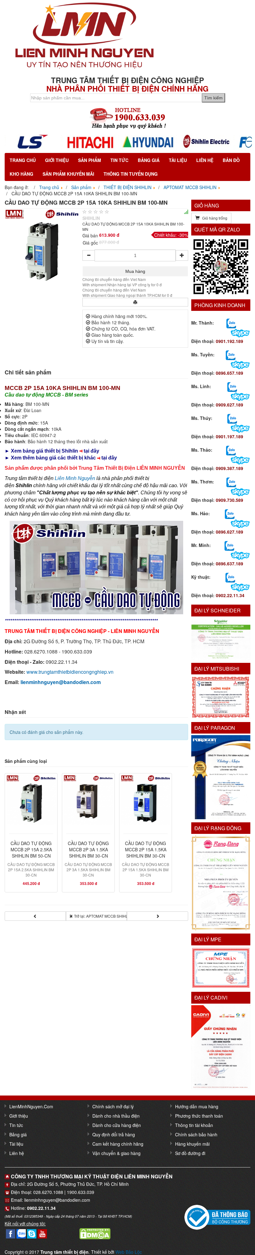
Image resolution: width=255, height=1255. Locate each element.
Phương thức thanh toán (199, 1116)
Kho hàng (21, 174)
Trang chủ (23, 160)
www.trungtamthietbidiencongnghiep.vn (70, 671)
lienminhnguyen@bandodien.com (61, 682)
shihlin (91, 218)
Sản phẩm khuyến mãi (68, 174)
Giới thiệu (57, 160)
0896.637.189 (229, 563)
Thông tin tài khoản (194, 1125)
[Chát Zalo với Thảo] (231, 450)
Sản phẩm (89, 160)
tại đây (91, 451)
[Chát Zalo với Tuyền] (230, 355)
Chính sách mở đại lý (113, 1106)
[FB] (10, 1233)
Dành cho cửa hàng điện (116, 1125)
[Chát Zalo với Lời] (229, 545)
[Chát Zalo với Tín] (232, 386)
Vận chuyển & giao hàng (116, 1153)
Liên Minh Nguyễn (75, 478)
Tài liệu (178, 160)
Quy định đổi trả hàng (113, 1134)
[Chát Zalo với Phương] (230, 577)
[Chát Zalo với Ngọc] (231, 482)
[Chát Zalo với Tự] (232, 418)
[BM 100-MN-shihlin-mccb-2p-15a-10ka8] (42, 245)
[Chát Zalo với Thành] (231, 323)
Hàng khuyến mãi (192, 1144)
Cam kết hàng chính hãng (117, 1144)
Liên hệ (204, 160)
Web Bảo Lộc (128, 1252)
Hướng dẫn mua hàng (196, 1106)
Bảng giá (149, 160)
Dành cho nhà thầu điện (116, 1116)
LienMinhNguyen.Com (31, 1106)
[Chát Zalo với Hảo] (229, 514)
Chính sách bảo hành (196, 1134)
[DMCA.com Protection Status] (94, 1233)
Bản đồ (231, 160)
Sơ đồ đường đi (190, 1153)
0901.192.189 (229, 341)
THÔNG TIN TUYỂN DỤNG (131, 174)
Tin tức (119, 160)
